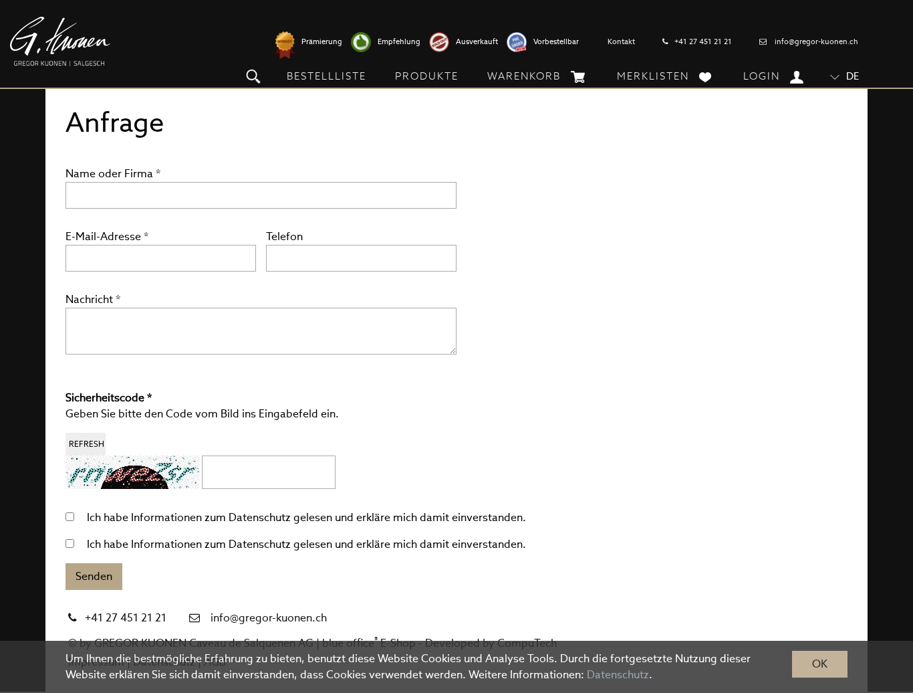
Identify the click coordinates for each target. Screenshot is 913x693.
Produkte (427, 76)
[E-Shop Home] (60, 41)
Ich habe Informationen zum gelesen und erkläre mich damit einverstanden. (306, 517)
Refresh (86, 444)
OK (819, 664)
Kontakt (621, 41)
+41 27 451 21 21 (703, 41)
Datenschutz (260, 517)
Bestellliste (326, 76)
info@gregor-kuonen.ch (816, 41)
